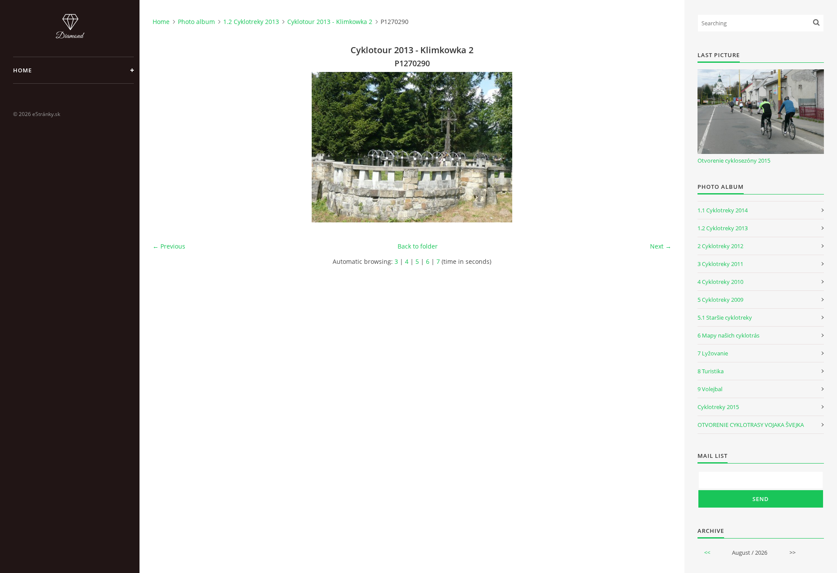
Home (22, 70)
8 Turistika (711, 371)
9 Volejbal (710, 389)
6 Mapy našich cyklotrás (728, 335)
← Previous (169, 246)
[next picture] (657, 147)
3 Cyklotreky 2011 (720, 264)
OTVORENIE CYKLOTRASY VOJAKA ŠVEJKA (751, 425)
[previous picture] (167, 147)
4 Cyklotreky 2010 (720, 282)
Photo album (196, 21)
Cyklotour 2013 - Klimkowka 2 (329, 21)
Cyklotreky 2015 (718, 407)
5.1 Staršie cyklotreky (725, 317)
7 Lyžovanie (713, 353)
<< (707, 552)
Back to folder (418, 246)
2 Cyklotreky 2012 (720, 246)
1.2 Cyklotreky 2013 (251, 21)
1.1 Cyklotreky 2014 (723, 210)
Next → (660, 246)
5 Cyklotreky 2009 (720, 300)
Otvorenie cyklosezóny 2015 (734, 160)
